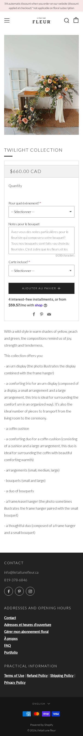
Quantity (15, 186)
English (39, 703)
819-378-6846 (15, 580)
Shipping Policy (62, 675)
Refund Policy (37, 675)
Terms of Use (14, 675)
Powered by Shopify (41, 725)
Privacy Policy (15, 682)
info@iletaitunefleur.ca (21, 572)
